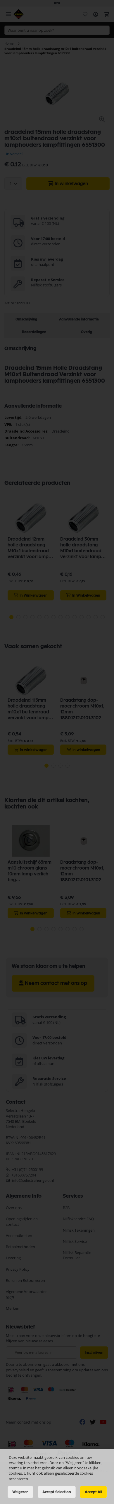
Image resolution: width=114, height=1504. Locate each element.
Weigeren (20, 1492)
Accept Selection (56, 1492)
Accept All (93, 1492)
